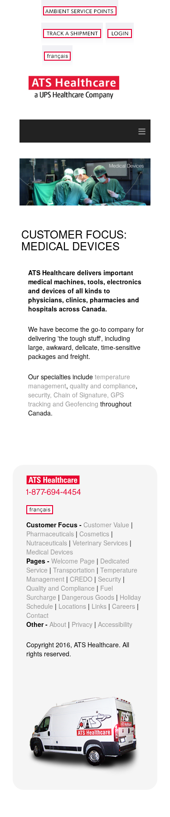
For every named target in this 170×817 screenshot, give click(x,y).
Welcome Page (73, 560)
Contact (37, 615)
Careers (123, 606)
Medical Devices (49, 551)
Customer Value (106, 524)
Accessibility (115, 624)
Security (109, 578)
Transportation (74, 569)
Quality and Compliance (60, 587)
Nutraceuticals (46, 542)
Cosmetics (94, 533)
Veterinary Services (100, 542)
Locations (72, 606)
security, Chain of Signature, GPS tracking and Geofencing (76, 399)
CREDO (81, 578)
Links (99, 606)
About (57, 624)
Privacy (82, 624)
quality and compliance (103, 385)
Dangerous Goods (88, 597)
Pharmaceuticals (50, 533)
